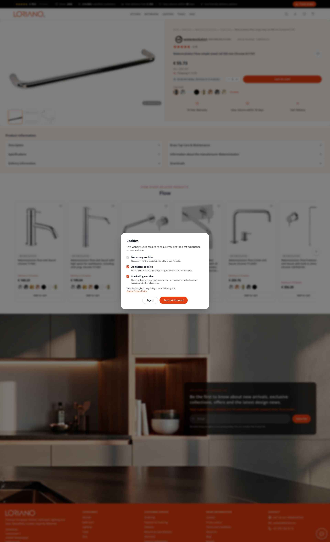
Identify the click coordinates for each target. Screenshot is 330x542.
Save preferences (174, 300)
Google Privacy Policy (136, 291)
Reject (150, 300)
